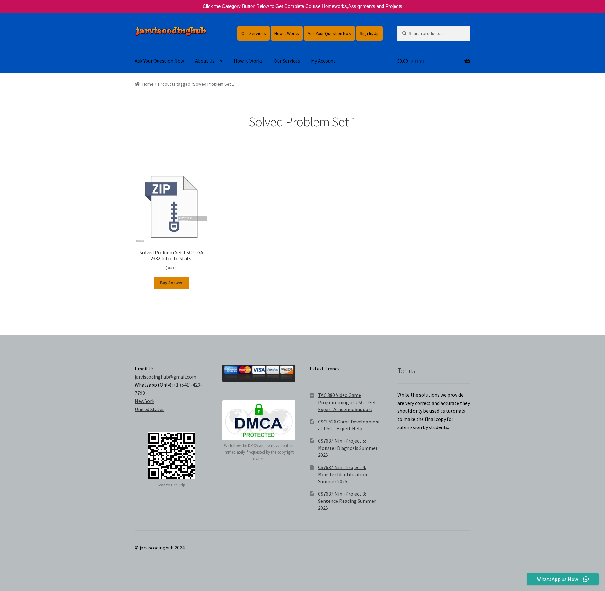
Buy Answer (171, 282)
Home (147, 84)
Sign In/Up (369, 33)
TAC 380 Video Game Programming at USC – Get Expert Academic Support (347, 402)
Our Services (253, 33)
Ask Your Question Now (329, 33)
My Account (323, 61)
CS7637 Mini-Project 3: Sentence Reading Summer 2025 (347, 501)
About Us (205, 61)
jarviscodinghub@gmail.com (165, 377)
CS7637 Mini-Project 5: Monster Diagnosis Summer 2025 (347, 448)
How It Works (286, 33)
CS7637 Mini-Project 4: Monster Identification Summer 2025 (342, 474)
